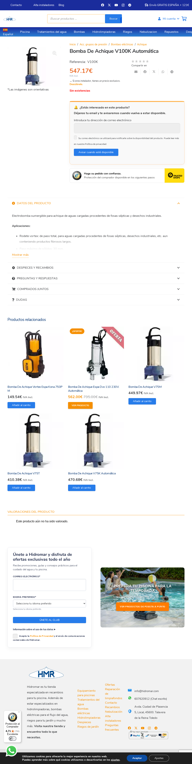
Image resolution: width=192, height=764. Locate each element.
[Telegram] (129, 5)
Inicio (73, 44)
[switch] (12, 738)
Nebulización (113, 712)
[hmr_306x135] (9, 19)
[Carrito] (184, 18)
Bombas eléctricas (122, 44)
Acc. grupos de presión (93, 44)
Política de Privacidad (41, 636)
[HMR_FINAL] (46, 672)
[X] (109, 5)
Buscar (114, 18)
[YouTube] (116, 5)
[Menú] (19, 713)
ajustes (115, 760)
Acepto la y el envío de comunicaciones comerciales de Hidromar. (49, 638)
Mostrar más (20, 255)
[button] (168, 19)
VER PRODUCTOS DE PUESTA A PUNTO (142, 606)
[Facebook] (102, 5)
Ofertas (110, 685)
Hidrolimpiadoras (88, 718)
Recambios (112, 707)
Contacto (111, 703)
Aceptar (137, 758)
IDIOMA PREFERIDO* (24, 597)
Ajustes (159, 758)
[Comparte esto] (144, 72)
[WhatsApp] (11, 751)
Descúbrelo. (76, 84)
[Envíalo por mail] (135, 72)
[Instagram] (123, 5)
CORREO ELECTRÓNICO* (26, 576)
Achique (142, 44)
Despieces (84, 722)
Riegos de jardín (88, 727)
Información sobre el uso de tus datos (33, 629)
